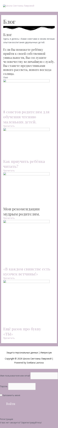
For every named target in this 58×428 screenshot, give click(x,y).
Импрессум (46, 352)
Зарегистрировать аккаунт (14, 426)
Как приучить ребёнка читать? (24, 164)
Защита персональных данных (22, 352)
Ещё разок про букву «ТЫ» (22, 331)
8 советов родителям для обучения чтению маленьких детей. (26, 116)
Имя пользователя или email (15, 375)
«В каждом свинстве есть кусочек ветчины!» (26, 271)
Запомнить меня (11, 395)
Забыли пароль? (8, 412)
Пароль (4, 386)
